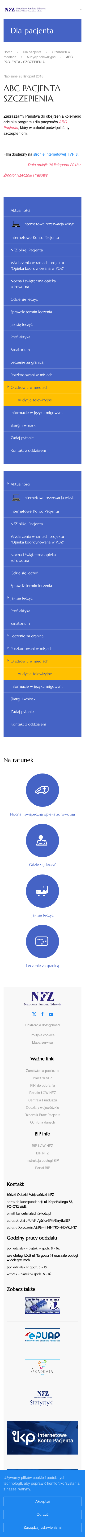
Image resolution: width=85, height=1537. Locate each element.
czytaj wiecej (44, 1367)
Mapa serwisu (42, 1042)
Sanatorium (20, 349)
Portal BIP (42, 1167)
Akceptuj (42, 1501)
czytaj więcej (44, 1305)
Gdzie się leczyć (24, 299)
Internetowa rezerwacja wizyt (49, 223)
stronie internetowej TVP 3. (56, 154)
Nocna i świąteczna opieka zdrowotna (33, 284)
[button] (80, 9)
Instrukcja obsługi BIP (42, 1160)
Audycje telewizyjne (35, 400)
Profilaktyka (20, 337)
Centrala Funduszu (42, 1100)
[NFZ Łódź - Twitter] (34, 1013)
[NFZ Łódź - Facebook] (42, 1013)
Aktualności (20, 210)
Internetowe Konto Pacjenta (35, 237)
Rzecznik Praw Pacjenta (42, 1114)
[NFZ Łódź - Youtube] (50, 1013)
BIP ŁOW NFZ (42, 1145)
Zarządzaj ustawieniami (43, 1527)
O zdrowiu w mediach (29, 387)
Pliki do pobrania (42, 1085)
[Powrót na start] (42, 9)
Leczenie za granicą (27, 362)
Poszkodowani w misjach (31, 374)
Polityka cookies (43, 1035)
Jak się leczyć (22, 324)
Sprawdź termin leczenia (31, 311)
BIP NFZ (42, 1153)
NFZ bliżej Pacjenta (27, 250)
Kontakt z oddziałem (28, 450)
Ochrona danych (42, 1122)
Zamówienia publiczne (42, 1070)
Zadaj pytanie (22, 437)
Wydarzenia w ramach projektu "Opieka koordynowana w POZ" (37, 265)
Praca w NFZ (42, 1078)
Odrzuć (43, 1514)
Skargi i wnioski (23, 425)
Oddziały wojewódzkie (42, 1107)
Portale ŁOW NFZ (42, 1092)
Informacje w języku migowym (37, 412)
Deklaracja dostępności (42, 1025)
